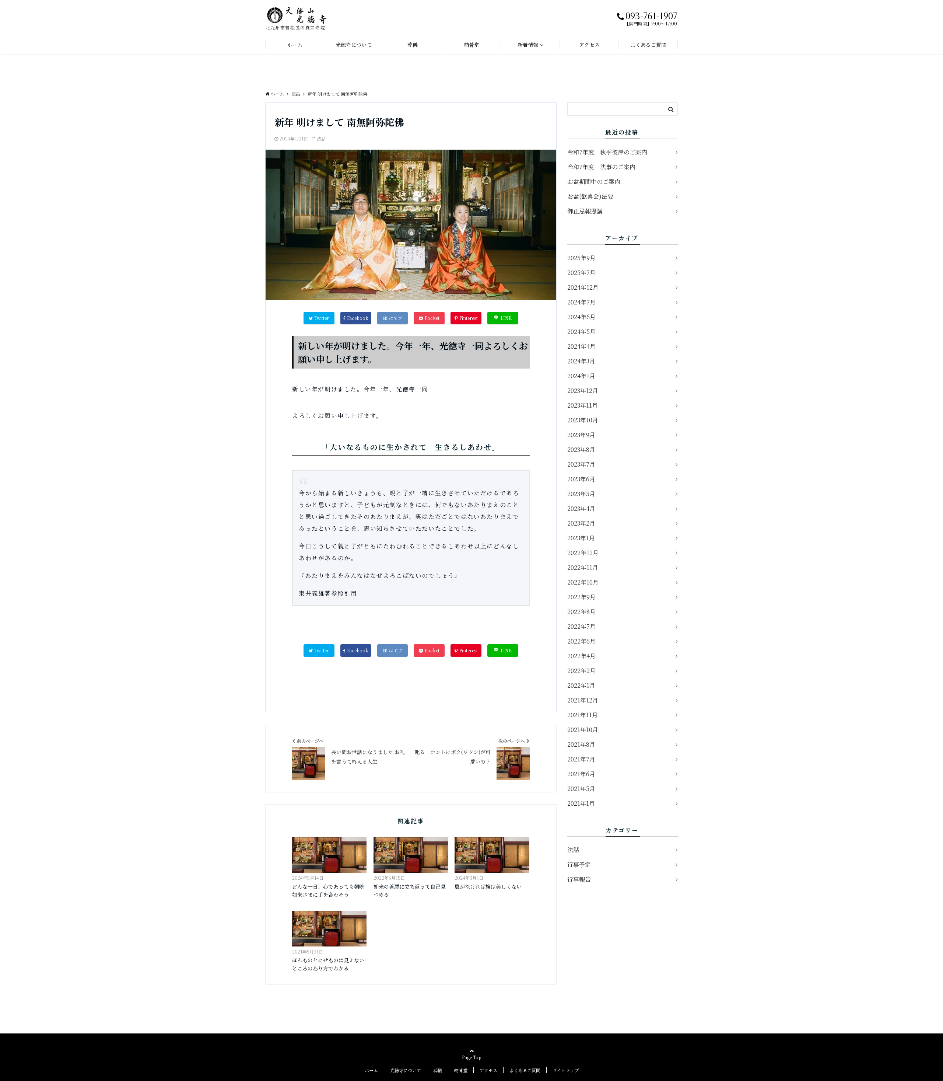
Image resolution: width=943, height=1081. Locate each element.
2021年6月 (581, 774)
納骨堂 (471, 44)
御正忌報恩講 (585, 211)
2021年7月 (581, 759)
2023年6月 (581, 479)
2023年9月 (581, 434)
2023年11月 (582, 405)
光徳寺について (354, 44)
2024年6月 (581, 317)
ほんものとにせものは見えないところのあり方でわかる (328, 964)
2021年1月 (581, 803)
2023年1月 (581, 538)
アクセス (589, 44)
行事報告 (579, 879)
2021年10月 (582, 729)
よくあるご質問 (648, 44)
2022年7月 (581, 626)
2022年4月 (581, 656)
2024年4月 (581, 346)
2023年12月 (582, 390)
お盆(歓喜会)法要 (590, 196)
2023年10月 (582, 420)
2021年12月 (582, 700)
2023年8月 (581, 449)
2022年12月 (583, 552)
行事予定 (579, 864)
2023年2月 (581, 523)
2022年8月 (581, 611)
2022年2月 (581, 670)
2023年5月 (581, 493)
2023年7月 (581, 464)
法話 (321, 138)
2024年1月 (581, 376)
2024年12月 (583, 287)
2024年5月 (581, 331)
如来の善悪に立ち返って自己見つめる (410, 890)
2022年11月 (582, 567)
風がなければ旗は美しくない (488, 886)
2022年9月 (581, 597)
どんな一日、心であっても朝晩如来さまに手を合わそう (328, 890)
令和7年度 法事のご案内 (601, 167)
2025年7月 (581, 272)
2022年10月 (583, 582)
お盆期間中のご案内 (593, 181)
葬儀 (412, 44)
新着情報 (528, 44)
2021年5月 (581, 788)
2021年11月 (582, 715)
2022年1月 (581, 685)
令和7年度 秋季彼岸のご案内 (607, 152)
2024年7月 (581, 302)
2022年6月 (581, 641)
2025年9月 (581, 258)
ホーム (294, 44)
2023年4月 (581, 508)
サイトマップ (566, 1070)
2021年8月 (581, 744)
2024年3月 (581, 361)
